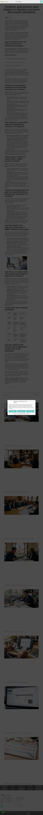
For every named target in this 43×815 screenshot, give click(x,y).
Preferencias (30, 411)
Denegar (21, 411)
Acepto (12, 411)
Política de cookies (16, 413)
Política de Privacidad (22, 413)
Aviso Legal (28, 413)
